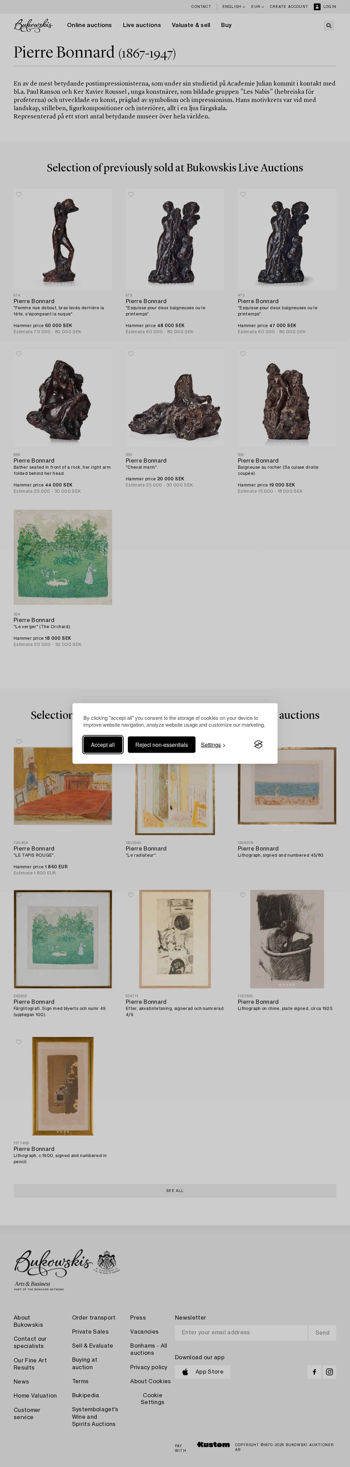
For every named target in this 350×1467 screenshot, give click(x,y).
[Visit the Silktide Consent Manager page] (258, 744)
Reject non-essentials (161, 744)
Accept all (103, 744)
